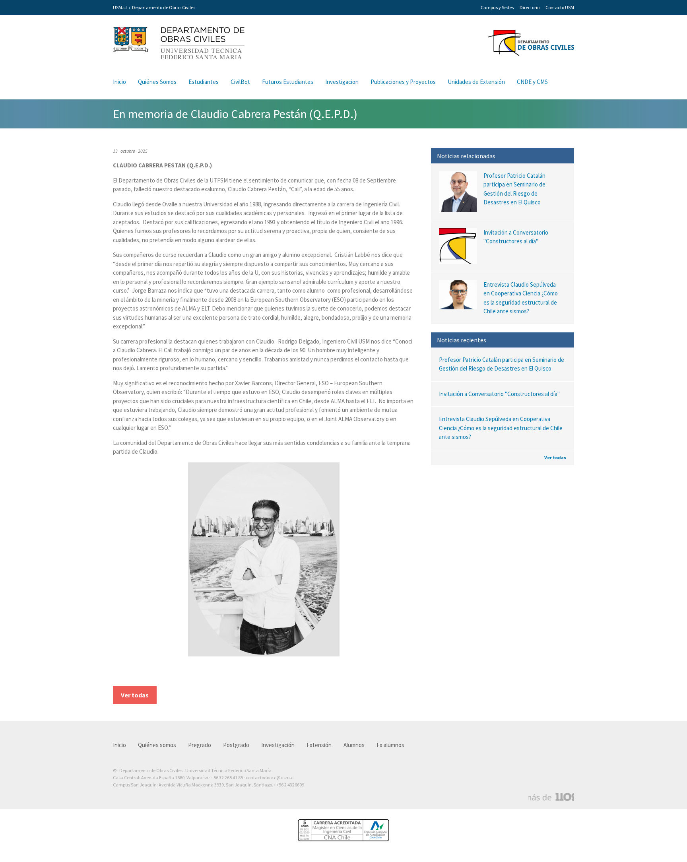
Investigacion (342, 81)
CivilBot (240, 81)
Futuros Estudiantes (287, 81)
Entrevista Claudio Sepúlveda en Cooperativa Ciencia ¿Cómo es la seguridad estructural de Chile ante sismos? (501, 428)
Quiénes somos (157, 745)
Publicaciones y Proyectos (403, 81)
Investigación (278, 745)
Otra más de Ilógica (551, 797)
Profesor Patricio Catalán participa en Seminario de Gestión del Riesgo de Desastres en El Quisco (501, 364)
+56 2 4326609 (290, 785)
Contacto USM (559, 7)
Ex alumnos (390, 745)
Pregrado (199, 745)
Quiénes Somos (157, 81)
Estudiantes (203, 81)
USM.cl (120, 7)
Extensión (319, 745)
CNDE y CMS (532, 81)
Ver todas (555, 457)
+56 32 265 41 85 (227, 777)
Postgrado (236, 745)
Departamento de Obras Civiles (163, 7)
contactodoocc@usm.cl (270, 777)
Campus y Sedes (497, 7)
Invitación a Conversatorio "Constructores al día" (499, 394)
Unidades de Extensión (476, 81)
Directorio (530, 7)
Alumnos (354, 745)
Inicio (119, 81)
